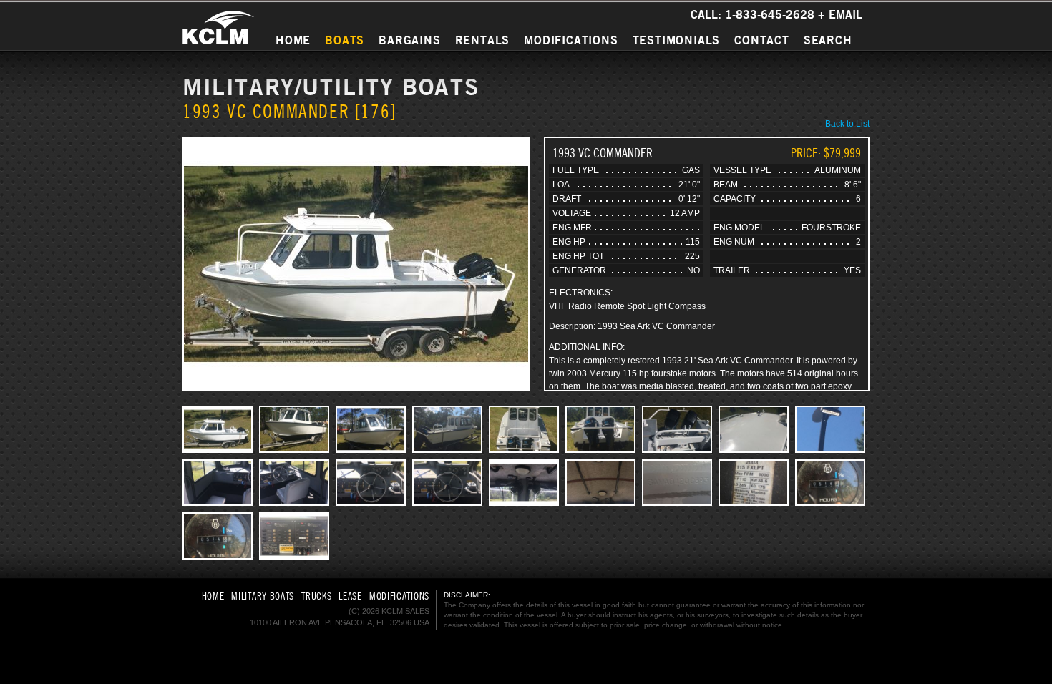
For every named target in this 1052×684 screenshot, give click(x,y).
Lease (350, 596)
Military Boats (262, 596)
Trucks (316, 596)
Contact (761, 40)
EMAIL (845, 14)
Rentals (482, 40)
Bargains (409, 40)
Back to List (847, 124)
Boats (344, 40)
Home (293, 40)
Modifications (571, 40)
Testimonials (677, 40)
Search (828, 40)
